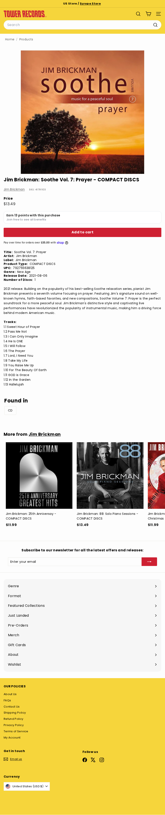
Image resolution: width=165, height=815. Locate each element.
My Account (12, 737)
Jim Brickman (14, 189)
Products (26, 39)
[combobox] (82, 25)
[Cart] (148, 14)
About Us (10, 694)
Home (9, 39)
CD (10, 410)
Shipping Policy (15, 713)
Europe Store (90, 4)
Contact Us (12, 707)
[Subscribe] (149, 561)
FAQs (7, 700)
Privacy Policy (14, 725)
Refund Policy (13, 719)
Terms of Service (16, 731)
